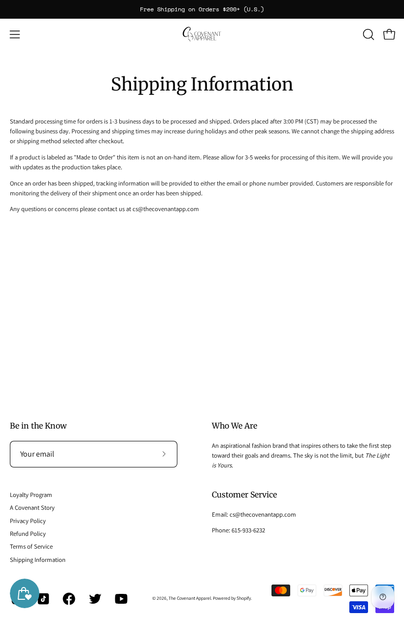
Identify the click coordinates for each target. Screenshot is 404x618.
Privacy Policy (28, 521)
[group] (202, 9)
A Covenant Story (32, 507)
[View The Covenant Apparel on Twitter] (94, 598)
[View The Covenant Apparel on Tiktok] (42, 598)
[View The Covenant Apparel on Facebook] (68, 598)
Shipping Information (38, 560)
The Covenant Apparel (189, 598)
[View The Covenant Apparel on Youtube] (120, 598)
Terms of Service (31, 546)
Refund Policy (28, 533)
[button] (367, 34)
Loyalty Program (31, 495)
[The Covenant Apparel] (202, 34)
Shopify (243, 598)
